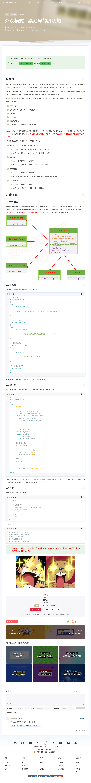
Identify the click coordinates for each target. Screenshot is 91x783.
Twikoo (79, 730)
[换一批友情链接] (80, 758)
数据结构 (25, 769)
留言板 (42, 769)
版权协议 (61, 769)
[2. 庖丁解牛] (83, 195)
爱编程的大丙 (65, 614)
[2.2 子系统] (83, 285)
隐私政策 (83, 691)
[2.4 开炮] (83, 488)
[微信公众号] (30, 743)
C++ (23, 762)
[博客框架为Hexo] (32, 776)
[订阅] (53, 743)
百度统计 (7, 766)
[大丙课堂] (38, 743)
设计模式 (13, 14)
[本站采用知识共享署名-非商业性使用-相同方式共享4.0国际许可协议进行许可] (56, 776)
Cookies (60, 766)
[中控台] (88, 3)
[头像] (45, 596)
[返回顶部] (45, 743)
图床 (6, 769)
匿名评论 (78, 691)
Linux (24, 766)
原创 (37, 605)
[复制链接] (58, 609)
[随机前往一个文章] (79, 2)
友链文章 (43, 766)
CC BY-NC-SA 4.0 (44, 614)
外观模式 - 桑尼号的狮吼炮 (48, 605)
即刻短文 (43, 762)
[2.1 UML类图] (83, 202)
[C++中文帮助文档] (75, 743)
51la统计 (7, 762)
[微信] (22, 743)
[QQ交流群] (15, 743)
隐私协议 (61, 762)
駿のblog (79, 766)
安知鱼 (78, 769)
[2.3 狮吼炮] (83, 385)
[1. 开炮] (83, 79)
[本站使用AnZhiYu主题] (43, 776)
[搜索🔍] (83, 2)
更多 (77, 772)
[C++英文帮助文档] (68, 743)
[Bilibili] (60, 743)
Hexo (77, 762)
